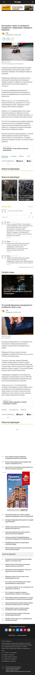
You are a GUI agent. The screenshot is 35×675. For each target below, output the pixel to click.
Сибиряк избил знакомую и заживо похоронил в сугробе (15, 402)
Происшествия (9, 34)
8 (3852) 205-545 (8, 657)
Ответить (9, 237)
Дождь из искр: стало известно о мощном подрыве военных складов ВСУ (17, 565)
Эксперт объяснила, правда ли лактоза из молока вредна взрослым (17, 614)
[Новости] (19, 161)
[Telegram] (4, 38)
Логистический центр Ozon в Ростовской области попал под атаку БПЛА (17, 532)
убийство (23, 409)
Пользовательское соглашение (13, 668)
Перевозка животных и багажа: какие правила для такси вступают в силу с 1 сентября (19, 603)
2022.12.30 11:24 (14, 222)
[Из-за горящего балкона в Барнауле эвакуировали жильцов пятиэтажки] (17, 286)
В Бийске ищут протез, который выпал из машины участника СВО (17, 527)
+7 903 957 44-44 (8, 652)
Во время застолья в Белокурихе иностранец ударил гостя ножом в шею (18, 560)
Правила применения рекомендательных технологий (18, 671)
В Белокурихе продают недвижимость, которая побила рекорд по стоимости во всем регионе (19, 598)
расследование (13, 409)
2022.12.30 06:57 (15, 241)
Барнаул (4, 409)
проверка (14, 156)
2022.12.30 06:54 (15, 256)
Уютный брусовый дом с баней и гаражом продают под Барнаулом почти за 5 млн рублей (19, 515)
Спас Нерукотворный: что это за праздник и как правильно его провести (19, 587)
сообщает (30, 354)
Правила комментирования (12, 669)
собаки (21, 156)
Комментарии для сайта (26, 267)
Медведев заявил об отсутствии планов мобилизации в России (17, 577)
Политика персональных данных (13, 667)
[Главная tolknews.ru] (17, 2)
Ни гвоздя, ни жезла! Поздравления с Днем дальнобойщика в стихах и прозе (18, 582)
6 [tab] (23, 300)
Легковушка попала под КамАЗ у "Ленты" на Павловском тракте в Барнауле (18, 570)
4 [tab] (19, 300)
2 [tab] (14, 300)
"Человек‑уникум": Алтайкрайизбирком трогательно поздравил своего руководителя (18, 538)
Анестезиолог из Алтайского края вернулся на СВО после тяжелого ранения (19, 468)
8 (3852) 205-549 (8, 659)
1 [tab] (11, 300)
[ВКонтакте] (8, 38)
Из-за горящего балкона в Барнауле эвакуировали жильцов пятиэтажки (18, 291)
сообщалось (9, 100)
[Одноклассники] (12, 38)
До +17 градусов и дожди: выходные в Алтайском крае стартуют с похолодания (17, 593)
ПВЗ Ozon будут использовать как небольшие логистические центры (18, 548)
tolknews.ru (8, 641)
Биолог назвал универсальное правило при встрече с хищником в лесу (18, 462)
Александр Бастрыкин (5, 157)
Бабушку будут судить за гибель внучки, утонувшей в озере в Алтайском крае (17, 609)
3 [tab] (16, 300)
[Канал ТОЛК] (28, 161)
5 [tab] (21, 300)
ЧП (29, 156)
